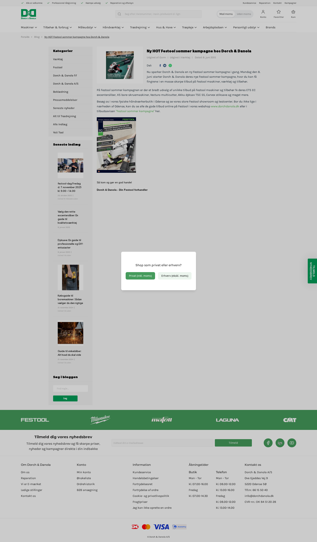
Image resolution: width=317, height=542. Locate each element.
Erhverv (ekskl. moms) (174, 275)
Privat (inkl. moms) (140, 275)
